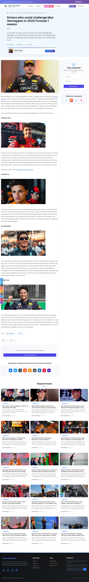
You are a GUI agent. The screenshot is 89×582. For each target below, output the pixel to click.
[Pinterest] (81, 100)
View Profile (51, 51)
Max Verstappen (10, 333)
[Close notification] (84, 2)
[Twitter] (76, 100)
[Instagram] (71, 100)
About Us (35, 561)
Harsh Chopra (18, 50)
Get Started (78, 1)
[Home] (7, 13)
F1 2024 (21, 333)
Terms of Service (54, 563)
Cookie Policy (53, 565)
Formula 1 (12, 12)
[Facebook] (66, 100)
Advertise (35, 563)
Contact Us (35, 565)
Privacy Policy (53, 561)
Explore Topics (36, 567)
